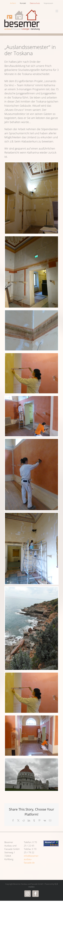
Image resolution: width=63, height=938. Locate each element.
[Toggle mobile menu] (57, 11)
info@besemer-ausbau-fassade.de (31, 859)
